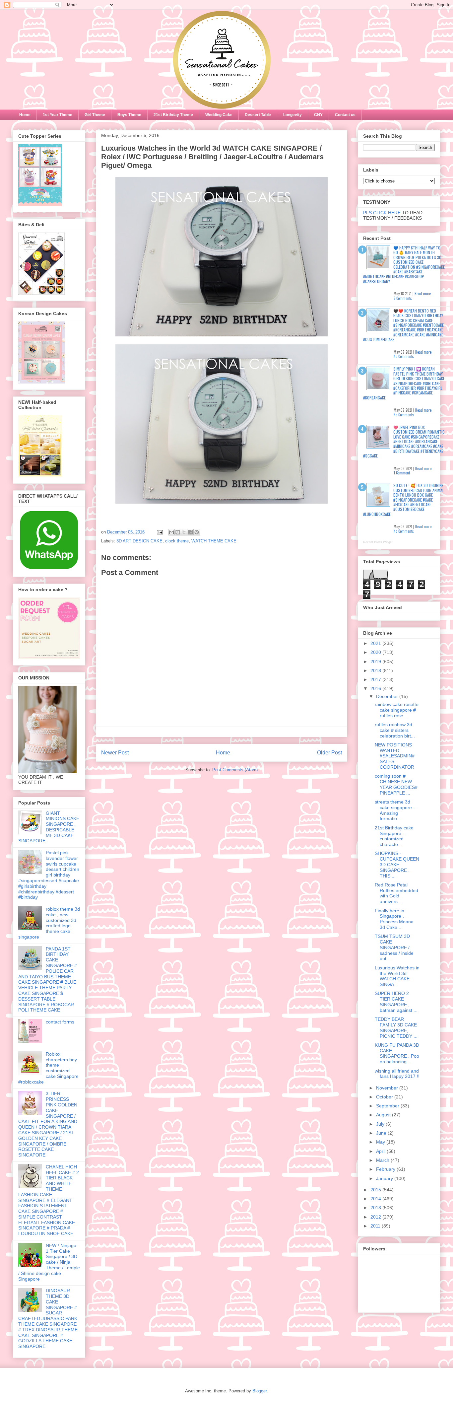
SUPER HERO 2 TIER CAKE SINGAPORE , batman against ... (396, 1002)
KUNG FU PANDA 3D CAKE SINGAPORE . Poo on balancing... (397, 1053)
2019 (376, 661)
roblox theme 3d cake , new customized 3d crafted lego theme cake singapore (49, 923)
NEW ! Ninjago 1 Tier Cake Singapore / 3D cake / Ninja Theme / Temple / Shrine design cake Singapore (49, 1262)
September (388, 1105)
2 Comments (403, 298)
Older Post (329, 752)
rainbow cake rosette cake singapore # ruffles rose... (397, 710)
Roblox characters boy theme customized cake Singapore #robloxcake (48, 1068)
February (386, 1169)
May (381, 1142)
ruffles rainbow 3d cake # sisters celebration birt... (395, 730)
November (387, 1087)
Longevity (292, 114)
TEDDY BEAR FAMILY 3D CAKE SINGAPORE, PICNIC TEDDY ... (396, 1027)
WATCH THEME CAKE (213, 540)
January (385, 1178)
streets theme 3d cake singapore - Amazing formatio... (395, 810)
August (384, 1114)
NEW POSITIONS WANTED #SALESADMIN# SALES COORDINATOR (395, 756)
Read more (423, 293)
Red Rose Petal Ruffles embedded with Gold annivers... (396, 893)
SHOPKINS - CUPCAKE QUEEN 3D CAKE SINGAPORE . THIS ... (397, 864)
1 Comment (402, 472)
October (385, 1096)
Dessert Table (258, 114)
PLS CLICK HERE (382, 212)
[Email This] (171, 532)
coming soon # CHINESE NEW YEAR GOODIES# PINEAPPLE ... (396, 784)
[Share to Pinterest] (196, 532)
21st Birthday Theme (173, 114)
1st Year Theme (57, 114)
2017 (376, 679)
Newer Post (115, 752)
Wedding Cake (218, 114)
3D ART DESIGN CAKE (139, 540)
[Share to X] (184, 532)
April (381, 1151)
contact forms (60, 1021)
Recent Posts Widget (378, 542)
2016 (376, 688)
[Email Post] (159, 531)
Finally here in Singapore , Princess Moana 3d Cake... (394, 919)
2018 (376, 670)
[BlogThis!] (177, 532)
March (383, 1160)
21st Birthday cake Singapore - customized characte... (394, 836)
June (382, 1133)
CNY (318, 114)
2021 (376, 643)
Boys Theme (129, 114)
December (387, 696)
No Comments (404, 356)
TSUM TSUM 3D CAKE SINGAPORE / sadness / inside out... (394, 947)
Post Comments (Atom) (235, 769)
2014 (376, 1198)
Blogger (259, 1390)
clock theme (177, 540)
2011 (376, 1225)
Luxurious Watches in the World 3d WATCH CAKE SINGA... (397, 976)
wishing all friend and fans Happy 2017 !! (397, 1073)
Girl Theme (95, 114)
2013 (376, 1207)
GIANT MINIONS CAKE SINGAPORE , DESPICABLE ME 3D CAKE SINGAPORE (48, 827)
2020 (376, 652)
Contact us (345, 114)
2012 (376, 1217)
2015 (376, 1189)
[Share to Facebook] (190, 532)
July (381, 1124)
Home (25, 114)
